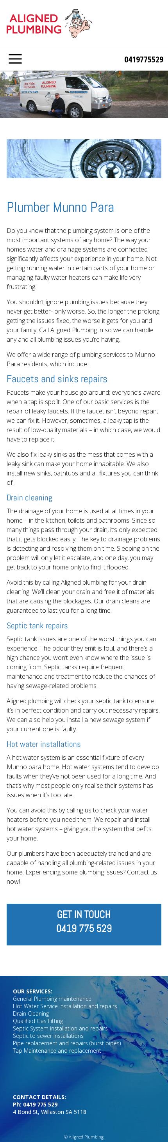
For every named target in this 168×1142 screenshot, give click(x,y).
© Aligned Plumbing (84, 1137)
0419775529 (143, 59)
